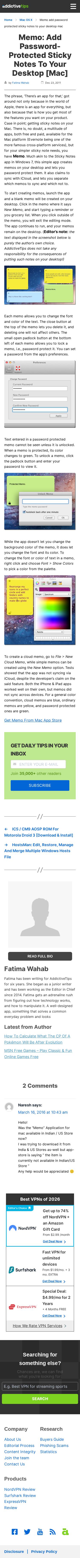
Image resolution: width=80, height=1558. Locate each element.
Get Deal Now (52, 1241)
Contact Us (14, 1464)
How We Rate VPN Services (37, 1325)
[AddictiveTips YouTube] (40, 1531)
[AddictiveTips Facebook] (14, 1531)
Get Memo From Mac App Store (33, 720)
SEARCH (40, 1398)
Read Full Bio (40, 956)
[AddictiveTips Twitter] (27, 1531)
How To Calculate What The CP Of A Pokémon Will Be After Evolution (37, 1039)
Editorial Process (19, 1445)
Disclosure (14, 1551)
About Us (12, 1439)
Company (16, 1429)
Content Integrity (20, 1451)
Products (15, 1479)
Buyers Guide (52, 1439)
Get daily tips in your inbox (39, 750)
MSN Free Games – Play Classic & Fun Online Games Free (38, 1053)
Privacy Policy (44, 1551)
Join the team (16, 1458)
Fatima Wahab (20, 82)
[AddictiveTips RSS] (52, 1531)
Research (51, 1429)
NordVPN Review (19, 1489)
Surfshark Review (20, 1495)
